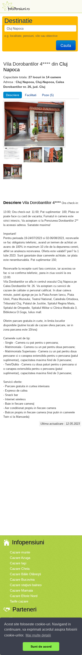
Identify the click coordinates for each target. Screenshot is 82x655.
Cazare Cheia (20, 568)
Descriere (12, 95)
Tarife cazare (19, 601)
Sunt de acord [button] (41, 646)
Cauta (66, 45)
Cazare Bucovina (22, 579)
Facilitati (30, 95)
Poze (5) (48, 95)
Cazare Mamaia (21, 590)
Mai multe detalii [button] (38, 635)
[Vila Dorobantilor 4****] (12, 154)
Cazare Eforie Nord (23, 596)
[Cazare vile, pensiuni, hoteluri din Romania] (15, 5)
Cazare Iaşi (18, 563)
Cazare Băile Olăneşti (25, 574)
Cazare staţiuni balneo (26, 585)
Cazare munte (20, 552)
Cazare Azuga (20, 558)
